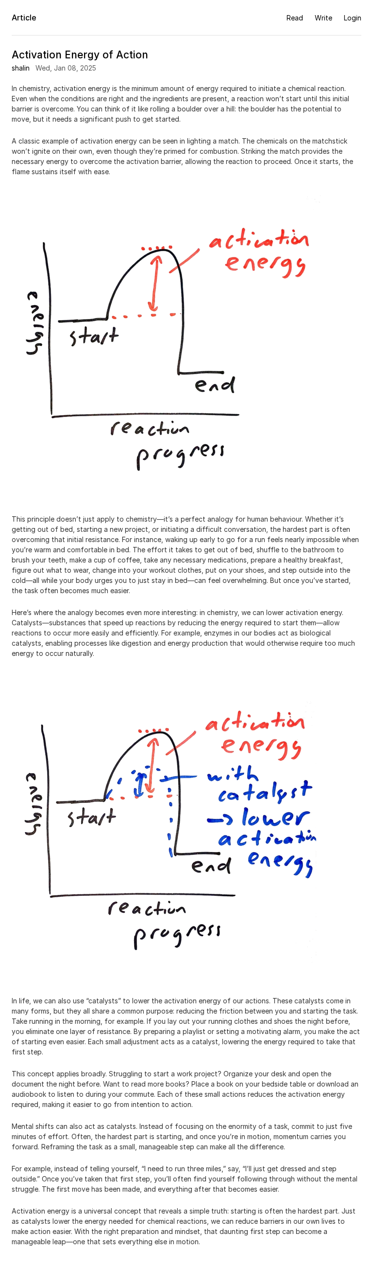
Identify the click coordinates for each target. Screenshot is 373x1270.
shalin (21, 68)
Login (352, 18)
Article (24, 17)
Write (323, 18)
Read (295, 18)
